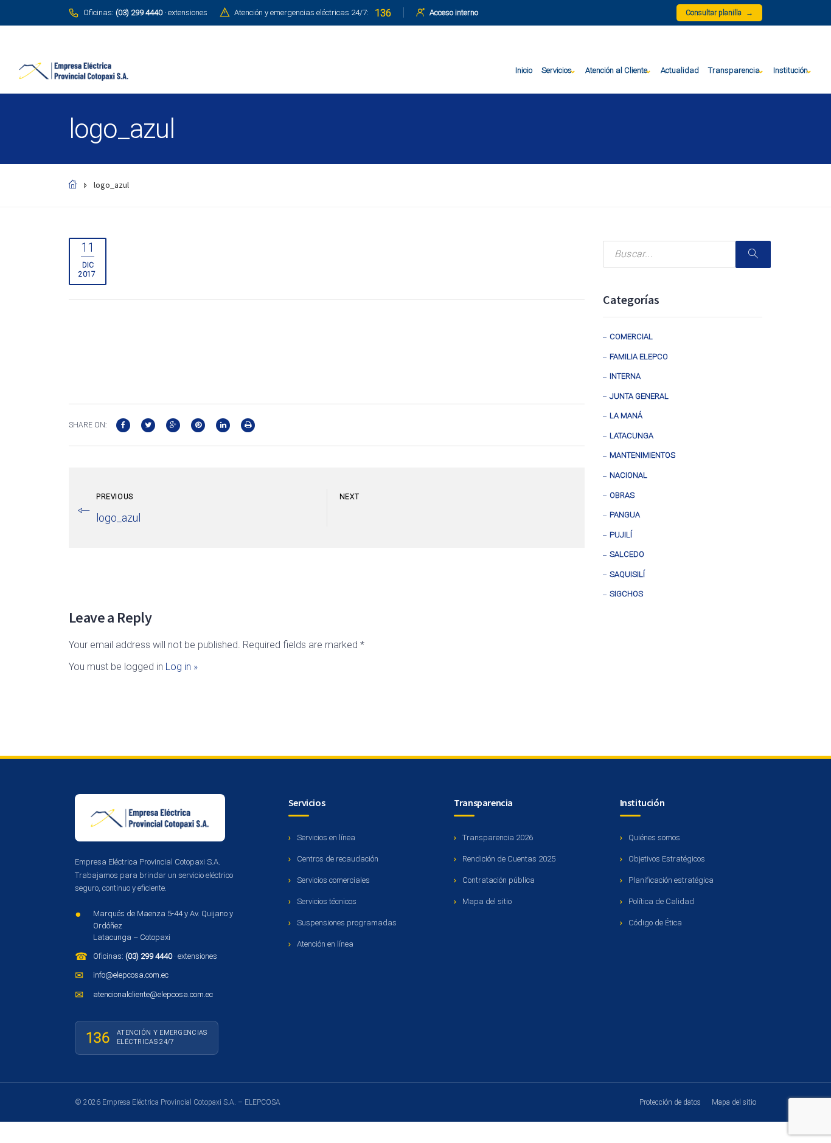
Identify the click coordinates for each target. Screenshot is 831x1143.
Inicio (523, 70)
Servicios (556, 70)
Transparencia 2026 (497, 837)
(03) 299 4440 (149, 956)
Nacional (628, 475)
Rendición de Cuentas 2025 (508, 858)
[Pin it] (198, 424)
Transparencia (734, 70)
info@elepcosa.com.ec (131, 974)
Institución (790, 70)
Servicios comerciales (333, 880)
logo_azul (118, 517)
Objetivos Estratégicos (666, 858)
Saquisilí (627, 574)
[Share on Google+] (173, 424)
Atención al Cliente (616, 70)
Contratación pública (498, 880)
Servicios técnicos (326, 901)
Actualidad (680, 70)
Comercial (631, 336)
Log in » (181, 666)
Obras (622, 495)
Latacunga (631, 435)
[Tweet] (148, 424)
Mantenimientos (642, 455)
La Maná (626, 415)
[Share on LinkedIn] (223, 424)
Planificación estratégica (671, 880)
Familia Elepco (639, 356)
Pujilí (621, 534)
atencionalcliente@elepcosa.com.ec (153, 994)
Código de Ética (655, 922)
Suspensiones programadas (347, 922)
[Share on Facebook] (123, 424)
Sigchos (626, 593)
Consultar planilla (719, 13)
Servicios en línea (326, 837)
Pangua (625, 514)
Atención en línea (325, 943)
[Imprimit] (248, 424)
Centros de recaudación (337, 858)
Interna (625, 376)
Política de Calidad (661, 901)
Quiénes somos (654, 837)
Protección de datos (670, 1102)
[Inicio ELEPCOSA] (150, 817)
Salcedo (627, 554)
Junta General (639, 396)
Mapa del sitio (487, 901)
